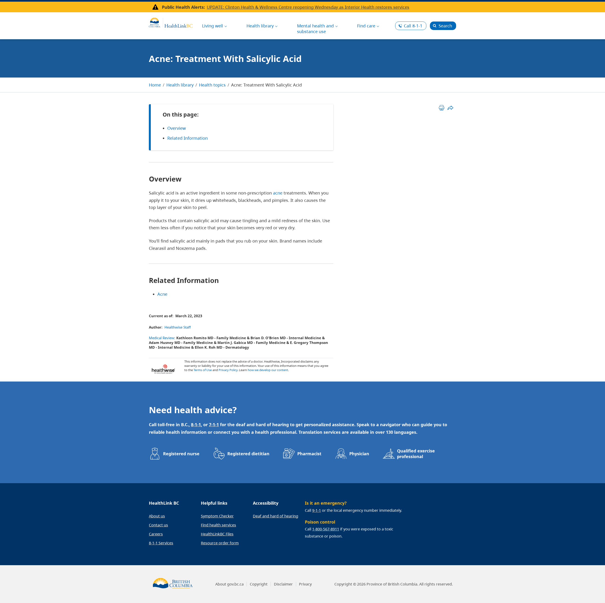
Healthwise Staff (177, 327)
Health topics (212, 85)
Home (155, 85)
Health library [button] (260, 26)
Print (441, 107)
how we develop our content (268, 370)
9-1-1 (316, 510)
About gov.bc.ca (229, 584)
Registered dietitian (248, 453)
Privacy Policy (228, 370)
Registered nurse (181, 453)
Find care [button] (366, 26)
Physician (359, 453)
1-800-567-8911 (325, 529)
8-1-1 (413, 26)
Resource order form (220, 543)
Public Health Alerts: (183, 7)
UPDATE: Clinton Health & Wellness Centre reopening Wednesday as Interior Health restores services (308, 7)
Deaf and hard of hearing (275, 516)
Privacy (305, 584)
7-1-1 (214, 424)
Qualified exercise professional (416, 453)
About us (157, 516)
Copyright (259, 584)
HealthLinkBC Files (217, 534)
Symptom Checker (217, 516)
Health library (180, 85)
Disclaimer (283, 584)
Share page (450, 107)
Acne (162, 294)
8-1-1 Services (161, 543)
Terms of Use (203, 370)
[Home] (171, 22)
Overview (176, 128)
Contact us (158, 525)
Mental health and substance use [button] (315, 28)
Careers (156, 534)
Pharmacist (309, 453)
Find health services (218, 525)
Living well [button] (212, 26)
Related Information (187, 138)
